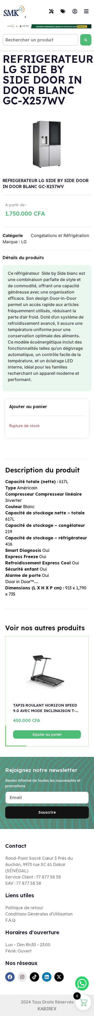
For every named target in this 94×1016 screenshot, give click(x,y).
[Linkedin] (46, 977)
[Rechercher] (85, 40)
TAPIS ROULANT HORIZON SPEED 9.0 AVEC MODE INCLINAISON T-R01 (45, 708)
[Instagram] (22, 977)
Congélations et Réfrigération (60, 235)
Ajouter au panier (47, 734)
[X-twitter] (59, 977)
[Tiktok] (34, 977)
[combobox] (40, 40)
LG (24, 241)
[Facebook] (10, 977)
